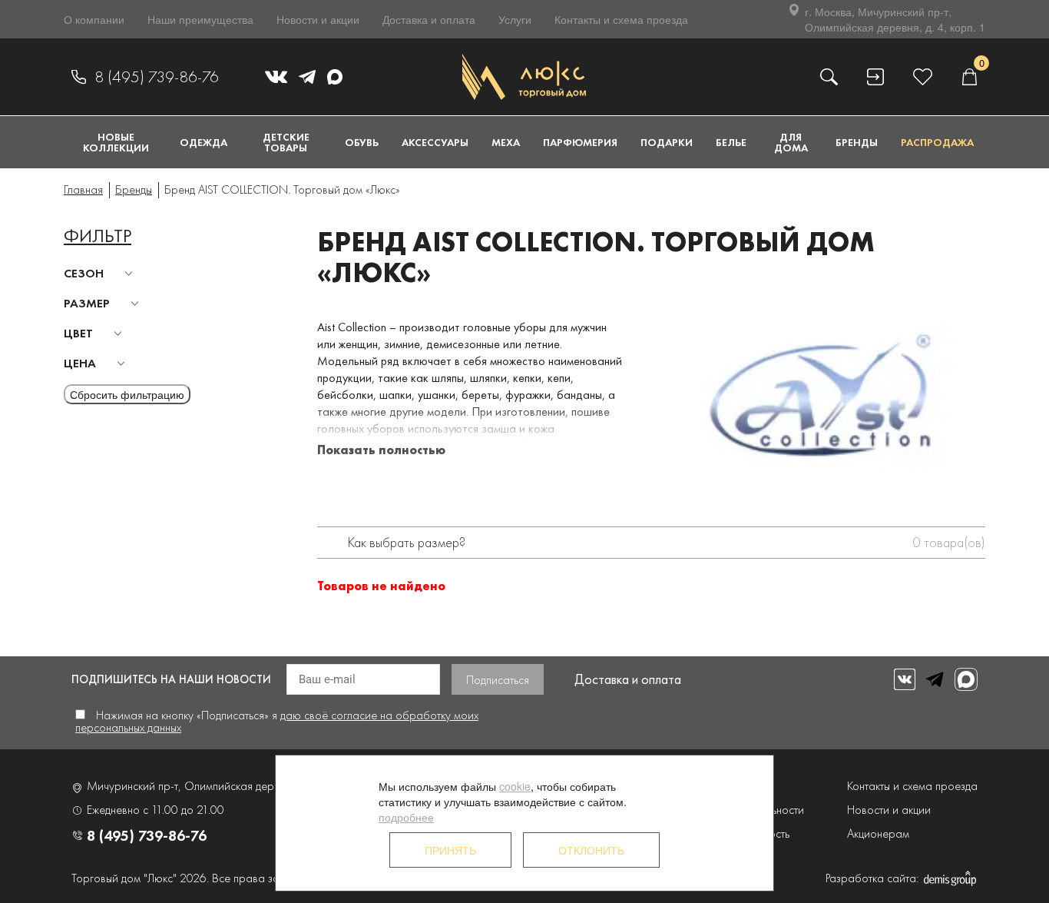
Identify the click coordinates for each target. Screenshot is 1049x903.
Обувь (362, 142)
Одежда (203, 142)
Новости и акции (317, 19)
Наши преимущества (200, 19)
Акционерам (878, 833)
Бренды (857, 142)
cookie (515, 786)
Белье (731, 142)
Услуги (514, 19)
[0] (969, 76)
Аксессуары (435, 142)
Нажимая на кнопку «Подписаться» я (276, 721)
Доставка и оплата (428, 19)
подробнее (406, 817)
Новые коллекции (116, 142)
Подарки (666, 142)
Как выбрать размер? (406, 542)
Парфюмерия (580, 142)
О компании (94, 19)
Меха (505, 142)
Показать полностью (381, 450)
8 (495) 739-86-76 (156, 76)
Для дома (791, 142)
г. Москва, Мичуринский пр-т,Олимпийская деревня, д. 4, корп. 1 (895, 19)
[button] (100, 274)
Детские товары (286, 142)
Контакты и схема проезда (621, 19)
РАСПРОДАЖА (937, 142)
